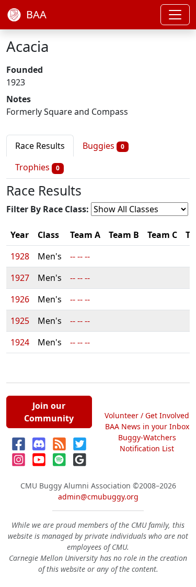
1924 (19, 342)
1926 (19, 299)
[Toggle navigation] (175, 14)
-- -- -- (80, 256)
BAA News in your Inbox (147, 426)
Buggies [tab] (103, 145)
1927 (19, 278)
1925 (19, 321)
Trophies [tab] (37, 167)
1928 (19, 256)
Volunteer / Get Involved (147, 415)
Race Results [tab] (40, 145)
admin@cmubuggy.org (98, 497)
